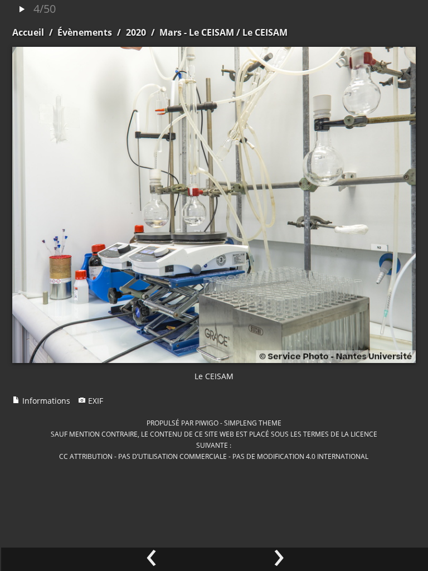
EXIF (94, 400)
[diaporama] (22, 9)
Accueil (28, 32)
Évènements (84, 32)
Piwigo (206, 422)
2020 (136, 32)
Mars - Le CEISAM (196, 32)
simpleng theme (252, 422)
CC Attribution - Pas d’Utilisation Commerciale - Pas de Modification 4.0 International (213, 456)
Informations (45, 400)
